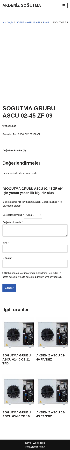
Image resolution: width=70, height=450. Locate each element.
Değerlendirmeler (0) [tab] (14, 150)
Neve (28, 442)
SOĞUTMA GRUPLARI (28, 22)
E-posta (7, 258)
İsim (5, 242)
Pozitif (46, 22)
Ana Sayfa (7, 22)
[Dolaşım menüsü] (64, 5)
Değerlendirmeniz (12, 222)
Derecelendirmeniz (13, 214)
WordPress (39, 442)
